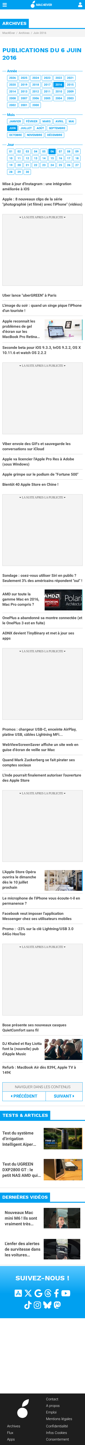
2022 (58, 78)
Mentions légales (59, 1419)
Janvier (15, 121)
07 (60, 151)
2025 (24, 78)
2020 (12, 84)
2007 (24, 98)
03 (27, 151)
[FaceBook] (56, 1293)
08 (68, 151)
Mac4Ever (8, 33)
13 (35, 158)
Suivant (63, 1096)
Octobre (15, 135)
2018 (35, 84)
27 (77, 165)
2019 (24, 84)
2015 (70, 84)
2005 (47, 98)
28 (11, 172)
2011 (47, 91)
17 (68, 158)
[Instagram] (37, 1305)
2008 (12, 98)
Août (40, 128)
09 (77, 151)
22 (35, 165)
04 (35, 151)
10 (11, 158)
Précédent (25, 1096)
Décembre (54, 135)
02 (19, 151)
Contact (52, 1399)
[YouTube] (65, 1293)
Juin (12, 128)
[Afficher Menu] (5, 4)
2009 (70, 91)
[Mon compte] (80, 5)
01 (11, 151)
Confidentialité (57, 1426)
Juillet (26, 128)
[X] (28, 1293)
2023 (47, 78)
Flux (10, 1433)
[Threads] (48, 1293)
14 (44, 158)
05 (44, 151)
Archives (24, 33)
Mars (46, 121)
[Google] (38, 1293)
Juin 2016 (39, 33)
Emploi (51, 1412)
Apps (11, 1439)
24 (52, 165)
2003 (70, 98)
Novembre (34, 135)
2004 (58, 98)
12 (27, 158)
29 (19, 172)
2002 (12, 105)
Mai (71, 121)
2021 (70, 78)
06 (52, 151)
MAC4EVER (44, 5)
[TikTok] (28, 1305)
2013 (24, 91)
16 (60, 158)
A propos (53, 1406)
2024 (35, 78)
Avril (59, 121)
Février (32, 121)
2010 (58, 91)
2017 (47, 84)
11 (19, 158)
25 (60, 165)
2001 (24, 105)
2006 (35, 98)
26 (68, 165)
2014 (12, 91)
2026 (12, 78)
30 (27, 172)
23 (44, 165)
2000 (35, 105)
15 (52, 158)
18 (77, 158)
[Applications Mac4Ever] (18, 1293)
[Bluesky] (47, 1305)
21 (27, 165)
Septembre (57, 128)
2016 (58, 84)
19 (11, 165)
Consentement (57, 1439)
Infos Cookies (56, 1433)
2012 (35, 91)
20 (19, 165)
